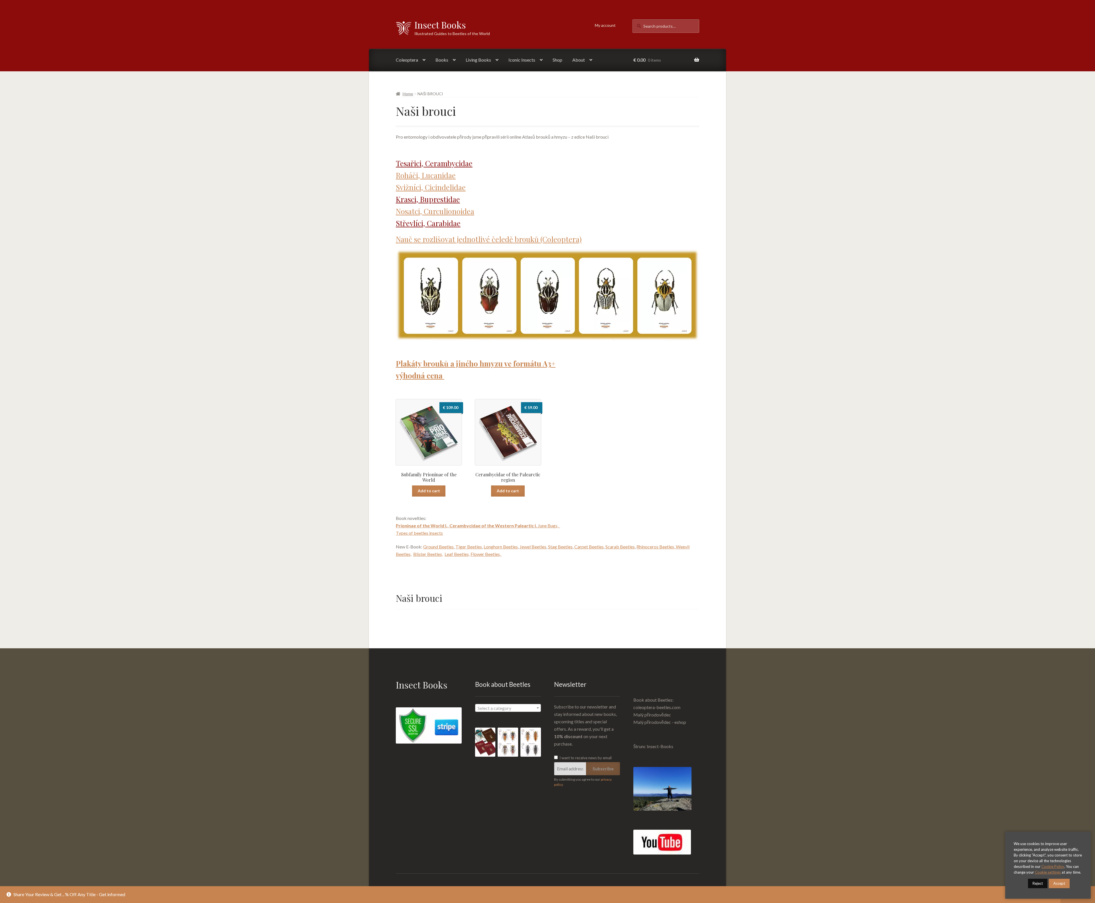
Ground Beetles (438, 546)
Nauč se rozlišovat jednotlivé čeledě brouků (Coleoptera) (489, 239)
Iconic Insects (521, 59)
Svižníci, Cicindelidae (431, 187)
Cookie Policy (1052, 866)
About (578, 59)
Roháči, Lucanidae (426, 175)
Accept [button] (1059, 883)
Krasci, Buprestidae (428, 199)
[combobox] (508, 708)
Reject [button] (1038, 883)
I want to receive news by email (585, 758)
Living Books (478, 59)
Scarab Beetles (620, 546)
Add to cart (429, 490)
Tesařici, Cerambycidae (434, 163)
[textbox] (508, 708)
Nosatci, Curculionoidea (435, 211)
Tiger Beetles (468, 546)
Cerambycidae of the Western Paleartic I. (493, 525)
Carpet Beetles (589, 546)
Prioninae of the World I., (422, 525)
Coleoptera (407, 59)
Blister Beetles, (428, 554)
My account (605, 25)
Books (441, 59)
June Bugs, (549, 525)
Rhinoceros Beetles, (656, 546)
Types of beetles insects (419, 533)
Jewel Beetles (533, 546)
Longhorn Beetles (501, 546)
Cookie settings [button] (1048, 872)
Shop (557, 59)
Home (408, 93)
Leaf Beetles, (457, 554)
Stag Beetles (560, 546)
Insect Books (440, 25)
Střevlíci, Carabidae (428, 223)
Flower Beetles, (486, 554)
